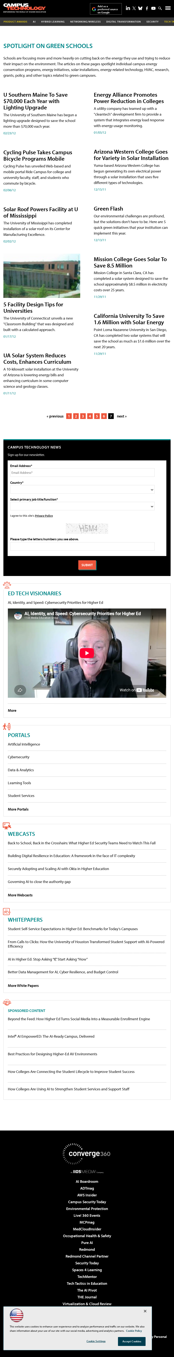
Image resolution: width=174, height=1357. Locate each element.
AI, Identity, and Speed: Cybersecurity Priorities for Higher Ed (55, 602)
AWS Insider (87, 1195)
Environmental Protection (87, 1208)
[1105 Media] (87, 1171)
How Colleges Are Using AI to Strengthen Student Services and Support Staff (68, 1089)
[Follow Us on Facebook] (147, 8)
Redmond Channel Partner (87, 1256)
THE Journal (87, 1297)
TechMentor (87, 1276)
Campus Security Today (87, 1201)
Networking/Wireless (85, 21)
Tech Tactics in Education (87, 1283)
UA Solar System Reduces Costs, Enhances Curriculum (37, 358)
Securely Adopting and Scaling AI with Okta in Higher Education (58, 868)
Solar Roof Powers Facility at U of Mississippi (40, 212)
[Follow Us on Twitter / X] (134, 8)
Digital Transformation (123, 21)
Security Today (87, 1263)
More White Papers (23, 985)
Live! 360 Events (87, 1215)
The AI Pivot (87, 1290)
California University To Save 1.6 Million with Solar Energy (129, 319)
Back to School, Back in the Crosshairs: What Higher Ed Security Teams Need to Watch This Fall (82, 843)
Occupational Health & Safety (87, 1235)
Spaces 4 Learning (87, 1269)
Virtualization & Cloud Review (87, 1303)
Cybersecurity (18, 756)
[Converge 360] (87, 1154)
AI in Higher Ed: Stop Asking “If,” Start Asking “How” (48, 959)
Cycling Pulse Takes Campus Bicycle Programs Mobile (37, 155)
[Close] (145, 1311)
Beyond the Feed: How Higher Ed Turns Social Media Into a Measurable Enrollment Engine (79, 1019)
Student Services (21, 795)
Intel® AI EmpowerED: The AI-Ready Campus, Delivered (51, 1036)
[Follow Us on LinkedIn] (128, 8)
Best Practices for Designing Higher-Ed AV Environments (52, 1054)
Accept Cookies (131, 1341)
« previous (55, 416)
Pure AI (87, 1242)
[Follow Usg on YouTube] (153, 8)
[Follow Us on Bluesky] (140, 8)
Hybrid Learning (53, 21)
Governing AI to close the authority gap (39, 881)
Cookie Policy (134, 1330)
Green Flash (108, 208)
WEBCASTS (21, 833)
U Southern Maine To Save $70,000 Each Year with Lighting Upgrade (35, 101)
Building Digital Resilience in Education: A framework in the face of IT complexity (71, 855)
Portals (19, 735)
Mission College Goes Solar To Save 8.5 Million (130, 262)
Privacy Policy (44, 516)
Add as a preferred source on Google (108, 9)
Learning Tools (19, 782)
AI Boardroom (87, 1181)
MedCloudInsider (87, 1229)
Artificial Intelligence (24, 744)
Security (152, 21)
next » (122, 416)
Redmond (87, 1249)
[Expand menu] (168, 9)
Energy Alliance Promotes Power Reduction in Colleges (129, 98)
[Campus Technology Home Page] (24, 7)
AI (34, 21)
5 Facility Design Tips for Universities (33, 307)
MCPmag (87, 1222)
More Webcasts (20, 895)
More (12, 710)
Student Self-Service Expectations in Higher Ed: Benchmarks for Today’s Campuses (73, 928)
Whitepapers (25, 919)
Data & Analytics (21, 769)
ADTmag (87, 1188)
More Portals (18, 809)
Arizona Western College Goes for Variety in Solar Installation (131, 154)
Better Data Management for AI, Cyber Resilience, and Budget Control (63, 971)
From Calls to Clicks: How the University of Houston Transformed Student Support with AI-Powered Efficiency (86, 944)
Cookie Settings (96, 1341)
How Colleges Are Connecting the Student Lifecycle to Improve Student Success (71, 1071)
